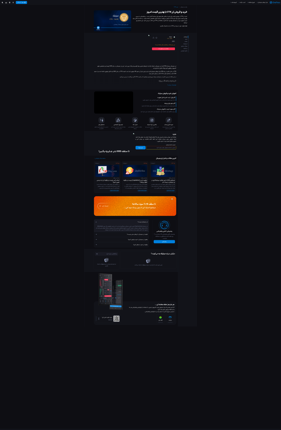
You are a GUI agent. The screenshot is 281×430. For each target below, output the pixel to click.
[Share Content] (153, 37)
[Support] (6, 2)
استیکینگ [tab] (185, 44)
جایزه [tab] (186, 39)
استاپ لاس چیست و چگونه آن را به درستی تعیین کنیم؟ (108, 181)
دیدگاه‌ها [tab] (185, 48)
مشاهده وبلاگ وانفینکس (100, 158)
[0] (13, 2)
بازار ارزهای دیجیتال (263, 2)
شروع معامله (252, 2)
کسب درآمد (242, 2)
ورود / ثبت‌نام (21, 2)
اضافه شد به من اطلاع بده (164, 48)
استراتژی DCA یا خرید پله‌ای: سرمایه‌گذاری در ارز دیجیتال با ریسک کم (163, 181)
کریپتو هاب (234, 2)
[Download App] (9, 2)
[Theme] (2, 2)
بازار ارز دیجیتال (184, 7)
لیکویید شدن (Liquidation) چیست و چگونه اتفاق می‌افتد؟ (135, 181)
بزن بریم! (141, 148)
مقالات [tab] (185, 41)
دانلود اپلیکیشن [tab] (184, 51)
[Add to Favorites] (156, 37)
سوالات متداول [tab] (184, 46)
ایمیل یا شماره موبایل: (170, 145)
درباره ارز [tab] (185, 37)
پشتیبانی (164, 242)
